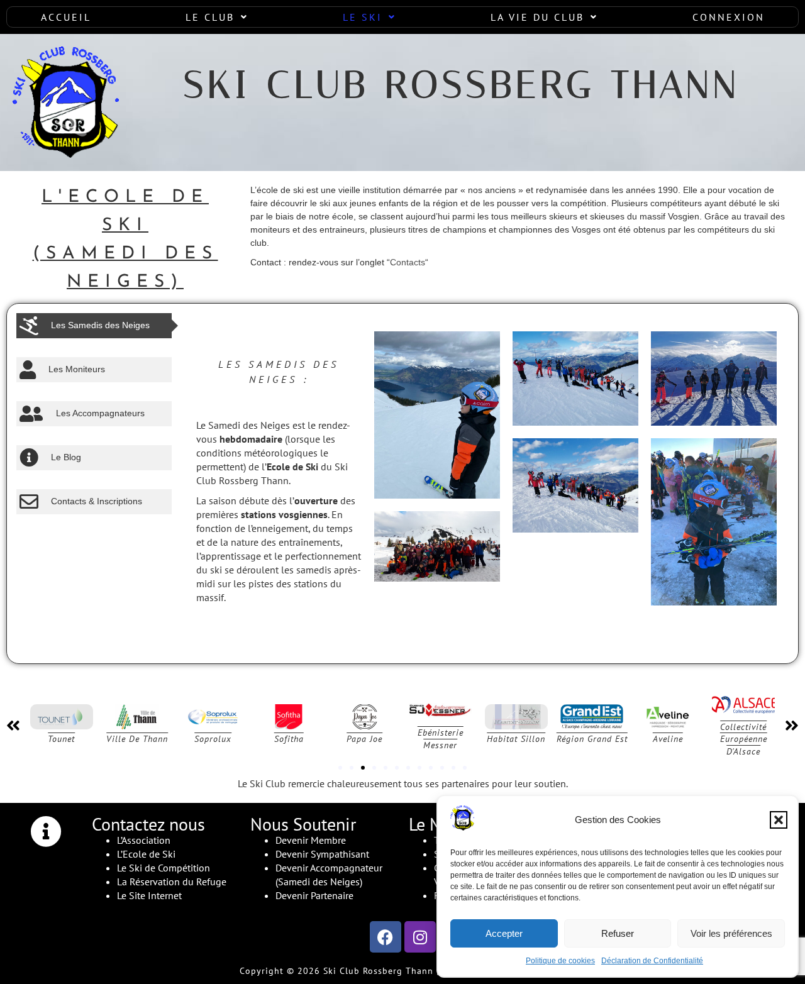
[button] (778, 820)
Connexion (728, 17)
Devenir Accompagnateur (328, 867)
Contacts (407, 262)
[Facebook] (385, 937)
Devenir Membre (310, 840)
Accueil (66, 17)
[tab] (94, 325)
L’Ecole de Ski (146, 854)
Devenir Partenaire (314, 895)
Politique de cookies (560, 960)
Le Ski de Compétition (163, 867)
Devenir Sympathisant (322, 854)
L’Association (143, 840)
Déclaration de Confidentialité (652, 960)
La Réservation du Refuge (171, 881)
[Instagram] (420, 937)
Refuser (617, 933)
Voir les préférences (731, 933)
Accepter (504, 933)
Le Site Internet (149, 895)
